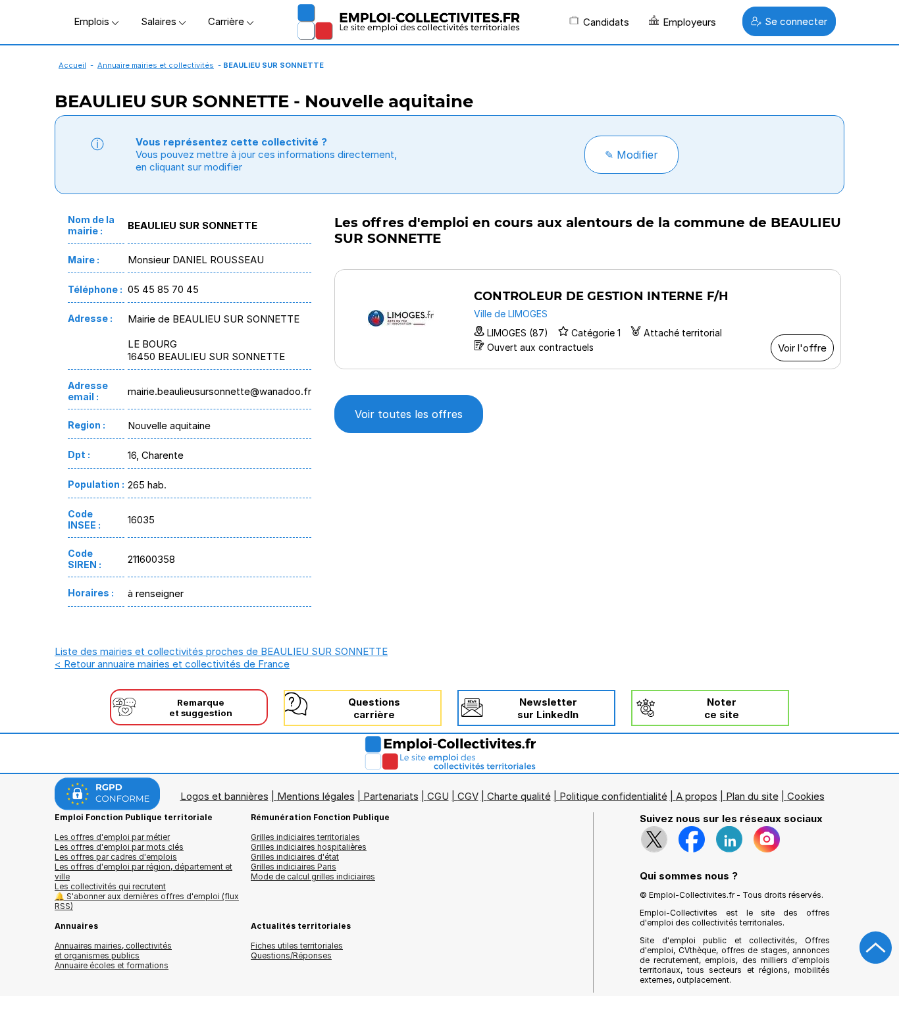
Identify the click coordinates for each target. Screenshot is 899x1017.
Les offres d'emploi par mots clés (119, 847)
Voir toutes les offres (409, 414)
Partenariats (391, 796)
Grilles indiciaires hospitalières (309, 847)
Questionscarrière (374, 708)
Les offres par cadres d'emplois (116, 857)
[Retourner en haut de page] (876, 947)
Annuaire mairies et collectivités (155, 65)
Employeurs (689, 22)
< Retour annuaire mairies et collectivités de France (172, 664)
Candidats (606, 22)
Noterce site (721, 708)
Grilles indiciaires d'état (295, 857)
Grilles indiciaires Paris (293, 867)
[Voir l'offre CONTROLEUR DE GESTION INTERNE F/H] (587, 319)
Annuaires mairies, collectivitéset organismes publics (113, 950)
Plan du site (752, 796)
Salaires (160, 21)
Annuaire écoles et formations (111, 965)
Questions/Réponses (291, 955)
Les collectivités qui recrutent (110, 886)
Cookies (806, 796)
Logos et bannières (224, 796)
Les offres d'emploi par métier (112, 837)
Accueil (72, 65)
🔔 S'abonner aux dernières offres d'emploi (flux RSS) (147, 901)
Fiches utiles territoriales (297, 946)
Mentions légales (316, 796)
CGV (467, 796)
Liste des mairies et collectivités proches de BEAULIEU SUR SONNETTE (221, 651)
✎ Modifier (631, 154)
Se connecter (796, 21)
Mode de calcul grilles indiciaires (313, 876)
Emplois (93, 21)
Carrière (227, 21)
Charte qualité (519, 796)
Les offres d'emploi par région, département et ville (143, 871)
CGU (438, 796)
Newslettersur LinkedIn (547, 708)
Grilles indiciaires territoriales (305, 837)
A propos (696, 796)
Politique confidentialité (613, 796)
